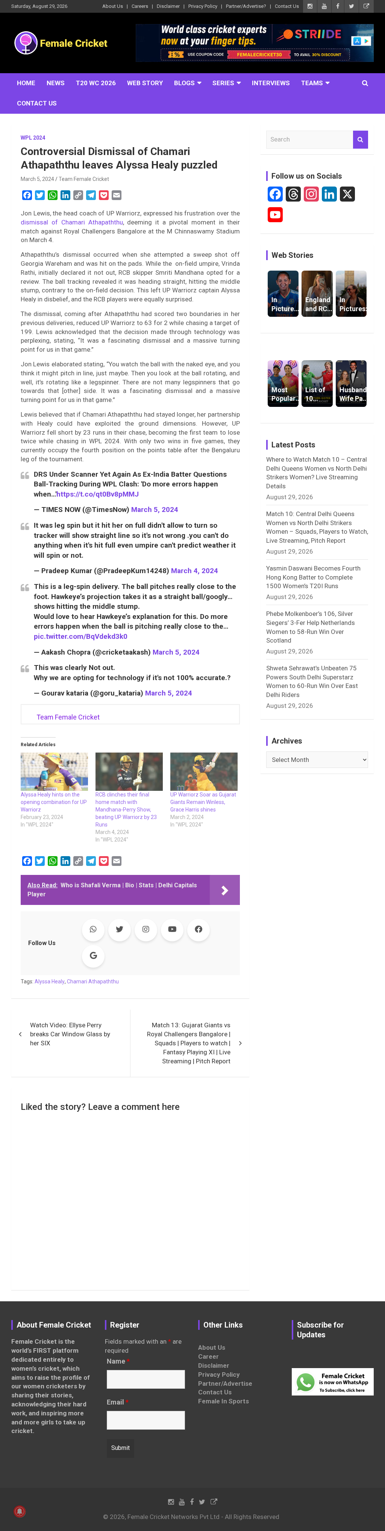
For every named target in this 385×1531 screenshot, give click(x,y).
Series (223, 83)
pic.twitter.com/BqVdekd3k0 (80, 636)
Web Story (145, 83)
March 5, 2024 (37, 179)
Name (118, 1361)
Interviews (271, 83)
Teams (312, 83)
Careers (140, 6)
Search (360, 140)
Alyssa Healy (50, 982)
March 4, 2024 (194, 570)
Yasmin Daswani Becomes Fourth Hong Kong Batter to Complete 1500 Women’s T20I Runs (313, 577)
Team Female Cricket (84, 179)
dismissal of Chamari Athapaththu (72, 222)
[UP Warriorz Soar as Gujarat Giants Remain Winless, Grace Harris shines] (204, 772)
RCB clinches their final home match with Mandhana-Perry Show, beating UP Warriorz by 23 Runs (126, 810)
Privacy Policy (202, 6)
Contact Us (287, 6)
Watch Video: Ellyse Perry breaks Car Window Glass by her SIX (70, 1034)
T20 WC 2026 (96, 83)
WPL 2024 (33, 138)
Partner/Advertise (225, 1383)
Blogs (184, 83)
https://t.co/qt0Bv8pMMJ (97, 494)
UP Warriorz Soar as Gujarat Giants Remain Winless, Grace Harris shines (203, 802)
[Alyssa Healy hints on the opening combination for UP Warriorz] (54, 772)
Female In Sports (223, 1401)
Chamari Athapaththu (93, 982)
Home (26, 83)
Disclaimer (168, 6)
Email (118, 1402)
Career (208, 1356)
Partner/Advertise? (246, 6)
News (56, 83)
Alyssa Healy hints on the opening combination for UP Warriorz (54, 802)
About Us (112, 6)
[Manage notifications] (20, 1511)
